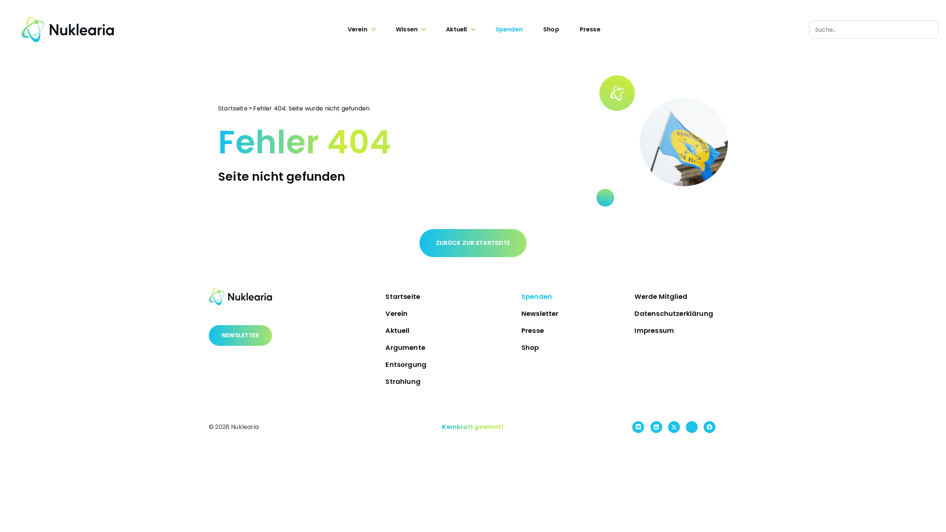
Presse (590, 29)
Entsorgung (405, 364)
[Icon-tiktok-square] (692, 427)
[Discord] (638, 427)
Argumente (405, 347)
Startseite (233, 108)
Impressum (654, 330)
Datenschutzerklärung (673, 313)
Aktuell (456, 29)
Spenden (509, 29)
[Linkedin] (656, 427)
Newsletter (540, 313)
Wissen (407, 29)
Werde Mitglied (660, 296)
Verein (357, 29)
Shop (551, 29)
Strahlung (403, 381)
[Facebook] (709, 427)
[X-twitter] (674, 427)
